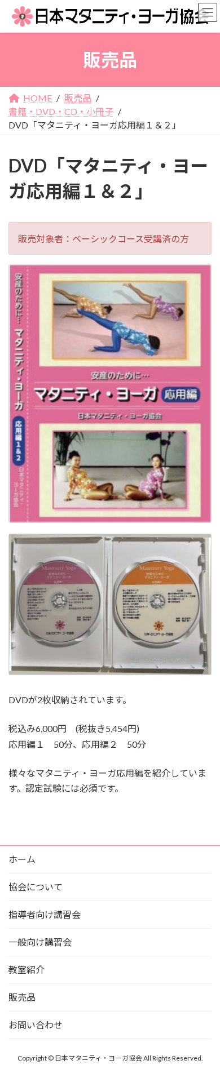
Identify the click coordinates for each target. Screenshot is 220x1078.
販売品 (22, 997)
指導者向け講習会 (44, 914)
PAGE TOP (202, 1035)
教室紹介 (26, 969)
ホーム (22, 859)
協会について (35, 886)
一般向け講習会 (40, 942)
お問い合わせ (35, 1024)
